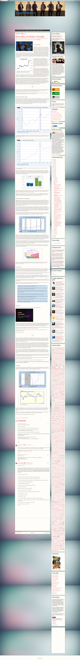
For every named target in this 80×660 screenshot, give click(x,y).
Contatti (41, 30)
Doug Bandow (55, 396)
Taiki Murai (61, 529)
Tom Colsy (53, 535)
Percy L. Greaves (55, 497)
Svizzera (53, 529)
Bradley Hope (59, 369)
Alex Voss (60, 350)
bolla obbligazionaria (25, 38)
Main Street (22, 39)
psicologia (59, 502)
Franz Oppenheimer (60, 409)
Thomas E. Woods (54, 532)
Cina (53, 380)
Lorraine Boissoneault (56, 464)
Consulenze (38, 30)
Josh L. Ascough (61, 450)
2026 (54, 159)
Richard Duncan (56, 505)
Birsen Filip (62, 364)
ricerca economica (61, 504)
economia (37, 38)
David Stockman (61, 391)
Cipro (60, 380)
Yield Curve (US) (54, 593)
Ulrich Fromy (59, 538)
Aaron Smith (62, 347)
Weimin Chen (53, 545)
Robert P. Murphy (60, 510)
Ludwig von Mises (60, 465)
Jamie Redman (60, 437)
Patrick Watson (60, 493)
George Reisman (62, 414)
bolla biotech (59, 366)
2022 (54, 164)
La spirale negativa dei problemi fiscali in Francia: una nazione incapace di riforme (60, 294)
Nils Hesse (58, 489)
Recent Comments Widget (61, 267)
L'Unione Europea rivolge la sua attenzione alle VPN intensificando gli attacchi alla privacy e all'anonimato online (60, 337)
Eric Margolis (60, 403)
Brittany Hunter (58, 372)
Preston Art (62, 501)
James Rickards (54, 437)
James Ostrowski (62, 436)
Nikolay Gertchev (54, 489)
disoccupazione (34, 38)
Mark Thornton (58, 471)
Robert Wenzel (54, 511)
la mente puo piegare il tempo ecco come (58, 253)
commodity (61, 382)
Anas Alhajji (55, 354)
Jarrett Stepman (57, 438)
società (63, 521)
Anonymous (53, 253)
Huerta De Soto (54, 427)
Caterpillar (54, 375)
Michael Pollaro (61, 481)
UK (53, 538)
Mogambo (63, 483)
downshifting (56, 397)
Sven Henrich (57, 528)
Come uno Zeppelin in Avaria (57, 202)
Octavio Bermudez (54, 491)
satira (53, 517)
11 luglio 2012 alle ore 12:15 (22, 423)
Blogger (42, 658)
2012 (54, 176)
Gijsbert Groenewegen (55, 417)
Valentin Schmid (60, 539)
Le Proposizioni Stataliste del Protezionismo (57, 218)
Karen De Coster (58, 453)
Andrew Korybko (62, 355)
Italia (20, 39)
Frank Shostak (54, 409)
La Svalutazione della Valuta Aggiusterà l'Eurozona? (59, 282)
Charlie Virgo (62, 375)
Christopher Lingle (55, 378)
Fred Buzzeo (54, 410)
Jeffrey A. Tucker (58, 441)
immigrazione (62, 428)
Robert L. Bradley (55, 510)
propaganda (28, 39)
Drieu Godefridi (62, 397)
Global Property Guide (55, 583)
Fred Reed (58, 410)
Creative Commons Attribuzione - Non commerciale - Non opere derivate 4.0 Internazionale (57, 620)
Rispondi (19, 442)
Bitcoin (54, 365)
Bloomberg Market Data (55, 576)
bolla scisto (53, 369)
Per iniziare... (19, 30)
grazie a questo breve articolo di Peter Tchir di (30, 329)
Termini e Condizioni (55, 625)
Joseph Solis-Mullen (60, 449)
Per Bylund (62, 496)
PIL (54, 501)
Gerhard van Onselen (60, 415)
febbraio (55, 232)
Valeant (55, 539)
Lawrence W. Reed (61, 459)
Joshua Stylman (54, 451)
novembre (55, 178)
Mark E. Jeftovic (54, 470)
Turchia (57, 537)
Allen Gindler (62, 352)
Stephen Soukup (58, 526)
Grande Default (43, 38)
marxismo (60, 473)
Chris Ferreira (62, 376)
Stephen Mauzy (54, 526)
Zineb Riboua (57, 549)
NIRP (62, 489)
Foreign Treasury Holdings (55, 582)
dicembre (55, 177)
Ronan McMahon (55, 513)
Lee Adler (58, 460)
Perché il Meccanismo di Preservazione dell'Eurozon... (58, 222)
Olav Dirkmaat (60, 491)
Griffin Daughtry (59, 422)
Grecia (46, 38)
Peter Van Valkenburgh (58, 499)
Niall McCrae (60, 486)
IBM (55, 428)
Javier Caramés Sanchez (60, 439)
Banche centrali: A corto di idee (58, 210)
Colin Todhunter (54, 382)
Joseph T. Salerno (54, 450)
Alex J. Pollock (55, 350)
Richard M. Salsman (54, 506)
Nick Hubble (62, 487)
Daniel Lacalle (57, 388)
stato (30, 39)
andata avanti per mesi (42, 51)
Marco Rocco (57, 469)
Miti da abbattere (27, 30)
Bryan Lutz (54, 373)
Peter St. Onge (57, 498)
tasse (53, 530)
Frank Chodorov (61, 408)
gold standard (54, 418)
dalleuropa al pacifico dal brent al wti (57, 261)
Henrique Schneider (56, 426)
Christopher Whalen (61, 379)
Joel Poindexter (54, 444)
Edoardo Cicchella (61, 400)
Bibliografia (34, 30)
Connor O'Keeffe (59, 383)
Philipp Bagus (59, 500)
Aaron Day (53, 347)
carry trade (56, 374)
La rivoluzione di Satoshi (55, 112)
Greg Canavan (62, 420)
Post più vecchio (46, 532)
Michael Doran (54, 478)
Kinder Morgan (60, 456)
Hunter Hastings (60, 427)
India (54, 429)
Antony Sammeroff (61, 358)
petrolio (63, 499)
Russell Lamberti (57, 514)
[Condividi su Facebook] (39, 39)
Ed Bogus (56, 400)
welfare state (58, 545)
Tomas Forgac (62, 535)
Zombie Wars (34, 39)
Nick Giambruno (57, 487)
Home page (32, 532)
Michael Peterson (55, 481)
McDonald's (62, 475)
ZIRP (61, 549)
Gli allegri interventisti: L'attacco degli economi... (58, 195)
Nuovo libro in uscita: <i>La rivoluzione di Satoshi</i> (57, 36)
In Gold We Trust (22, 465)
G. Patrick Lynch (55, 412)
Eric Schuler (55, 404)
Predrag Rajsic (58, 501)
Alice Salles (54, 352)
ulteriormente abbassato (40, 72)
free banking (62, 410)
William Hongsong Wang (58, 546)
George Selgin (55, 415)
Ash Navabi (62, 360)
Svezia (62, 528)
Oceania (62, 490)
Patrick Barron (55, 492)
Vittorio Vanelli (58, 542)
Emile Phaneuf (56, 402)
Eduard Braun (53, 401)
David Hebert (59, 389)
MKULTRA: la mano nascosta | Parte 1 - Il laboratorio (60, 287)
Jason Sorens (54, 439)
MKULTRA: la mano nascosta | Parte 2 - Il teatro (60, 311)
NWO (57, 490)
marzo (55, 231)
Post (53, 273)
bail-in (60, 361)
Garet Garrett (59, 412)
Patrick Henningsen (55, 493)
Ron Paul (56, 512)
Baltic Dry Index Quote (55, 575)
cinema (57, 380)
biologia (59, 364)
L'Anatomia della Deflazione (57, 215)
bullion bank (61, 373)
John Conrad (57, 444)
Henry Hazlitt (61, 426)
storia (59, 527)
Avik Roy (57, 361)
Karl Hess (62, 453)
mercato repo (60, 476)
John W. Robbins (60, 447)
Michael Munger (57, 480)
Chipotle (53, 376)
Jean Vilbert (53, 440)
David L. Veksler (62, 390)
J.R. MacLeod (56, 433)
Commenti (54, 274)
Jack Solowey (60, 433)
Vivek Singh (62, 542)
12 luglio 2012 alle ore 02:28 (28, 462)
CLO (55, 381)
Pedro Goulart (56, 496)
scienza (56, 517)
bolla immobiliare (20, 38)
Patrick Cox (59, 492)
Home (16, 30)
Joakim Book (54, 443)
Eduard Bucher (58, 401)
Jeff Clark (57, 440)
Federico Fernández (58, 406)
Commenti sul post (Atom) (33, 535)
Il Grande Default (54, 111)
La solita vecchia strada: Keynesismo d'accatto (57, 199)
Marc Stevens (57, 468)
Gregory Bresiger (55, 421)
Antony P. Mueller (54, 358)
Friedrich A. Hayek (61, 411)
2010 (54, 236)
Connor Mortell (54, 383)
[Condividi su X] (38, 39)
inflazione (60, 429)
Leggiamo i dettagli (35, 283)
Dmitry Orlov (55, 395)
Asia (52, 361)
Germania (53, 416)
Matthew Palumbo (58, 475)
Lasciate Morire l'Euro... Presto (58, 207)
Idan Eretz (58, 428)
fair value (24, 493)
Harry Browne (53, 425)
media (25, 39)
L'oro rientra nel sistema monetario (57, 220)
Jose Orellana (55, 449)
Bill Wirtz (61, 363)
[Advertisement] (40, 22)
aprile (54, 230)
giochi (59, 417)
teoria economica (59, 530)
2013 (54, 175)
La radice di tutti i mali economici (56, 118)
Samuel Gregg (62, 516)
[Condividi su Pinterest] (40, 39)
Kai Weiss (56, 452)
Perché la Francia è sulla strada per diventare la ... (58, 188)
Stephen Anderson (57, 525)
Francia (56, 408)
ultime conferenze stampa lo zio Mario (30, 52)
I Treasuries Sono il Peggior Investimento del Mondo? (57, 201)
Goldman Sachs (61, 418)
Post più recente (18, 532)
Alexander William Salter (58, 351)
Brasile (62, 370)
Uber (63, 537)
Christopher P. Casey (61, 378)
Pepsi (59, 496)
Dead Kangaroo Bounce (57, 216)
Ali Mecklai (63, 351)
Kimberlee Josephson (54, 456)
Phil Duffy (55, 500)
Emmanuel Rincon (61, 402)
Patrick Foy (63, 492)
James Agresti (61, 435)
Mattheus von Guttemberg (58, 474)
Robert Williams (60, 511)
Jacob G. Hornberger (57, 434)
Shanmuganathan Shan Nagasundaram (59, 519)
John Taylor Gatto (54, 447)
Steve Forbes (62, 526)
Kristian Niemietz (56, 457)
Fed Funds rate (54, 580)
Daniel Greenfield (58, 386)
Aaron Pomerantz (58, 347)
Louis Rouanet (62, 464)
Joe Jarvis (58, 443)
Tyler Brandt (60, 537)
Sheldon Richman (54, 520)
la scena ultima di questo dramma (32, 93)
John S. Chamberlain (57, 446)
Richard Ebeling (61, 505)
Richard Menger (59, 506)
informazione (17, 39)
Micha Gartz (61, 477)
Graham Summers (58, 419)
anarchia (63, 353)
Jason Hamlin (62, 438)
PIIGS (63, 500)
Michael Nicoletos (62, 480)
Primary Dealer (54, 586)
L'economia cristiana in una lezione (57, 115)
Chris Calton (57, 376)
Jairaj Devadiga (57, 435)
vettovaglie (62, 540)
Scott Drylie (60, 517)
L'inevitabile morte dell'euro (57, 184)
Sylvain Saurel (57, 529)
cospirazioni (29, 38)
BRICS (53, 372)
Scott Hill (63, 517)
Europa (40, 38)
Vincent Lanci (54, 542)
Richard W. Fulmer (57, 507)
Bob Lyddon (59, 365)
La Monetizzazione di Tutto (57, 185)
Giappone (60, 416)
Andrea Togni (59, 354)
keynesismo (60, 455)
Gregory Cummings (61, 421)
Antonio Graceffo (55, 357)
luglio (54, 183)
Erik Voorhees (59, 404)
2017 (54, 170)
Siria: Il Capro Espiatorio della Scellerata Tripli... (58, 204)
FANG (53, 406)
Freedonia (55, 411)
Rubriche (23, 30)
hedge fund (62, 425)
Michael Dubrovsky (59, 478)
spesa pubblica (61, 522)
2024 (54, 161)
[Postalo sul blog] (37, 39)
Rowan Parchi (59, 513)
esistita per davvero (54, 66)
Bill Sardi (58, 363)
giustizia (63, 417)
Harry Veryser (58, 425)
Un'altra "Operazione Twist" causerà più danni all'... (57, 224)
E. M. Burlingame (56, 399)
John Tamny (62, 446)
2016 (54, 171)
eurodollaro (56, 405)
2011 (53, 235)
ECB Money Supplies (55, 579)
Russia (61, 514)
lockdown (53, 463)
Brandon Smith (58, 370)
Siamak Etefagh (61, 520)
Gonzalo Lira (53, 419)
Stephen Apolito (62, 525)
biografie (55, 364)
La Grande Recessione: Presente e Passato (57, 192)
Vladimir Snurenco (59, 543)
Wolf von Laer (62, 547)
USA (32, 39)
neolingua (56, 486)
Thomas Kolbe (59, 533)
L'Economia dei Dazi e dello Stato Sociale (57, 226)
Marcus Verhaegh (62, 469)
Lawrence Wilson (54, 460)
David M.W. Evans (55, 391)
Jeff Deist (61, 440)
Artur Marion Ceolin (57, 360)
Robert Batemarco (61, 508)
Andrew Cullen (57, 355)
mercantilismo (54, 476)
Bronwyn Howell (62, 372)
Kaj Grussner (60, 452)
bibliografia (60, 362)
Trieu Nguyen (61, 536)
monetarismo (61, 484)
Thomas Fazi (59, 532)
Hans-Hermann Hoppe (60, 424)
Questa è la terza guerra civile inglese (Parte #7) (60, 305)
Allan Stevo (58, 352)
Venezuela (57, 540)
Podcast (31, 30)
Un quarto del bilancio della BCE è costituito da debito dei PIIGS (41, 66)
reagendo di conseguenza (19, 103)
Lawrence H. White (54, 459)
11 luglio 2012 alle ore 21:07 (24, 454)
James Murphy (57, 436)
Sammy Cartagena (57, 516)
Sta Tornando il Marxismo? (57, 197)
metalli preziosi (54, 477)
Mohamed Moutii (56, 484)
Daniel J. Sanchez (58, 387)
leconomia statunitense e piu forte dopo (57, 257)
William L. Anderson (57, 547)
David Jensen (57, 390)
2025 (54, 160)
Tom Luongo (57, 535)
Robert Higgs (58, 509)
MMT (59, 483)
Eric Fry (57, 403)
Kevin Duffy (56, 455)
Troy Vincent (53, 537)
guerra (63, 422)
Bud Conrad (57, 373)
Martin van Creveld (54, 473)
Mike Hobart (56, 483)
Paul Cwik (59, 494)
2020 (54, 166)
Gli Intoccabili (55, 194)
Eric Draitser (53, 403)
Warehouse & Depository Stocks (56, 590)
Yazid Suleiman (56, 548)
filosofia (56, 407)
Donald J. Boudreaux (61, 395)
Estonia (63, 404)
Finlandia (61, 407)
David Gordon (54, 389)
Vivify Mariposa (54, 543)
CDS (58, 375)
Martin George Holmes (59, 472)
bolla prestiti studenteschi (59, 368)
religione (54, 504)
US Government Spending (55, 589)
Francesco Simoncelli (21, 462)
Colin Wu (58, 382)
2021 (54, 165)
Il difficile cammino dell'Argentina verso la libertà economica (60, 299)
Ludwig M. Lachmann (54, 465)
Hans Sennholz (54, 424)
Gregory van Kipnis (54, 422)
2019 (54, 167)
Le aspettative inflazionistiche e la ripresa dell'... (58, 206)
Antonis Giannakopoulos (61, 357)
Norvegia (53, 490)
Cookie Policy (54, 623)
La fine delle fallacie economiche (56, 119)
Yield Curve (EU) (54, 592)
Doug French (59, 396)
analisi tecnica (57, 353)
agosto (55, 182)
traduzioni (54, 536)
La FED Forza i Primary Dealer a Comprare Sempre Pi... (58, 209)
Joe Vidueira (62, 443)
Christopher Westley (55, 379)
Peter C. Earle (60, 497)
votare (63, 543)
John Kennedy (62, 444)
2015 (54, 172)
